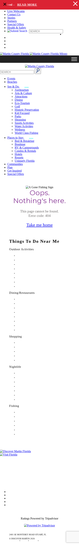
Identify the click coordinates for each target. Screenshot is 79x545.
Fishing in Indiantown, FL (28, 426)
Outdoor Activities (21, 249)
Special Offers (15, 24)
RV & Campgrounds (27, 147)
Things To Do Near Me (34, 241)
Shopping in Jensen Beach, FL (29, 352)
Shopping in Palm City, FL (28, 356)
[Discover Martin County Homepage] (39, 66)
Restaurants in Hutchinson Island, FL (32, 312)
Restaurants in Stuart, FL (27, 299)
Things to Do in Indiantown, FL (30, 269)
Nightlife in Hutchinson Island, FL (31, 382)
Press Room (7, 468)
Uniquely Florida (25, 160)
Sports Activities (24, 122)
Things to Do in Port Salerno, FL (30, 282)
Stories (11, 17)
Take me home (39, 225)
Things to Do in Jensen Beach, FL (31, 273)
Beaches (12, 81)
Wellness (20, 129)
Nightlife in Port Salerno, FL (29, 400)
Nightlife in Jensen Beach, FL (29, 391)
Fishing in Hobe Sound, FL (28, 417)
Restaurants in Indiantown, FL (29, 317)
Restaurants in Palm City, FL (28, 326)
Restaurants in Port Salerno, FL (30, 330)
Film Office (6, 463)
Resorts (19, 157)
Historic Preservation (27, 109)
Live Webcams (16, 11)
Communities (15, 164)
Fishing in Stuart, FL (25, 412)
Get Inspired (14, 170)
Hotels (18, 154)
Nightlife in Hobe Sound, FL (29, 378)
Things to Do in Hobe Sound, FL (31, 260)
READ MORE (25, 4)
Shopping (20, 119)
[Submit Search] (38, 71)
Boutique (20, 144)
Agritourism (22, 89)
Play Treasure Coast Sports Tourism (32, 287)
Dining (19, 99)
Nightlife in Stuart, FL (26, 373)
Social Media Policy (11, 478)
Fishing (14, 405)
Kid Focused (22, 113)
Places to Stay (15, 137)
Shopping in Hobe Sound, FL (29, 347)
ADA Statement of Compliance (18, 483)
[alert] (39, 5)
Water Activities (24, 126)
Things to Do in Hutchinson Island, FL (33, 265)
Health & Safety (16, 27)
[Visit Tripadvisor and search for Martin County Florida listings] (39, 525)
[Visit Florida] (39, 454)
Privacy (4, 473)
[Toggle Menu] (74, 59)
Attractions (21, 96)
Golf (17, 106)
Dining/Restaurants (22, 292)
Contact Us (13, 14)
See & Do (13, 86)
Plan (9, 167)
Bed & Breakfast (24, 140)
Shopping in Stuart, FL (26, 343)
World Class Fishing (26, 132)
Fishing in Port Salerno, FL (28, 434)
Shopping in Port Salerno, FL (29, 360)
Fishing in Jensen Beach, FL (28, 430)
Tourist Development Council (17, 457)
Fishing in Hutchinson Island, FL (30, 421)
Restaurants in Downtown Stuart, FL (32, 304)
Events (11, 78)
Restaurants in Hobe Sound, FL (30, 308)
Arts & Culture (23, 93)
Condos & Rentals (25, 150)
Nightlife (15, 366)
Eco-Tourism (22, 103)
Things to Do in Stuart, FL (28, 256)
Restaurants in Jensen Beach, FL (30, 321)
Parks (18, 116)
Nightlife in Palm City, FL (27, 395)
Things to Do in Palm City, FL (29, 278)
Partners (12, 21)
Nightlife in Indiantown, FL (28, 386)
